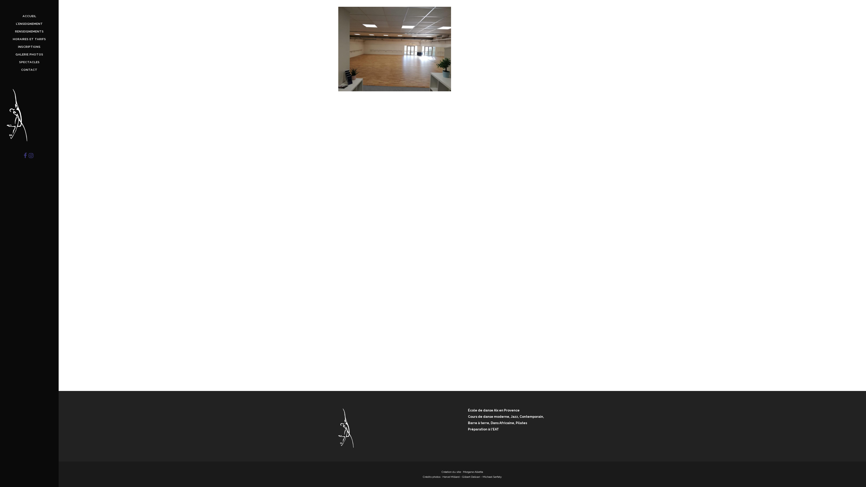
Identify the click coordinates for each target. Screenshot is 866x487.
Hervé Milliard (451, 476)
